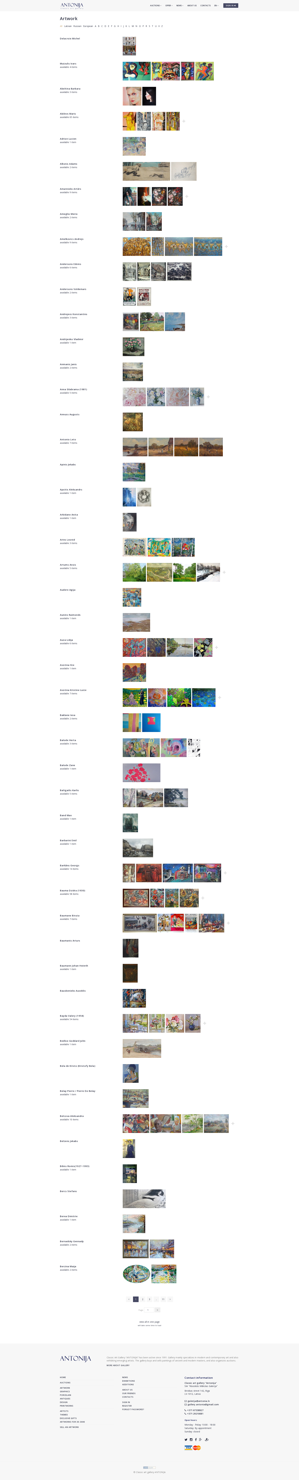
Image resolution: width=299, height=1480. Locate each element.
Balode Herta (68, 740)
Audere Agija (67, 589)
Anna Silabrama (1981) (73, 389)
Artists (64, 1411)
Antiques (65, 1398)
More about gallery (118, 1365)
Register (127, 1406)
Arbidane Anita (69, 514)
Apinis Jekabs (68, 464)
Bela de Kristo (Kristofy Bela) (77, 1065)
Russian (77, 26)
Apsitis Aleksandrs (71, 489)
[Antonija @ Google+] (200, 1440)
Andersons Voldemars (73, 289)
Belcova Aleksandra (72, 1116)
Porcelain (65, 1395)
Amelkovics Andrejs (71, 238)
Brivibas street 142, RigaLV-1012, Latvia (197, 1392)
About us (192, 5)
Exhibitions (128, 1381)
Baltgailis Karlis (69, 790)
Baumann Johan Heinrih (74, 965)
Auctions (155, 5)
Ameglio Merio (69, 213)
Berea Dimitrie (69, 1216)
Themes (64, 1414)
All (61, 26)
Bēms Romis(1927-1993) (74, 1166)
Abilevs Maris (68, 113)
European (88, 26)
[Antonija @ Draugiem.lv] (206, 1440)
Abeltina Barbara (70, 88)
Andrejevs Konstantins (73, 314)
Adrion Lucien (68, 138)
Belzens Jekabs (69, 1141)
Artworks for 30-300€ (72, 1422)
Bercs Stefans (68, 1191)
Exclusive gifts (68, 1418)
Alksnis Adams (68, 163)
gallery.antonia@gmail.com (203, 1404)
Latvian (68, 26)
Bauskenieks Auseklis (73, 990)
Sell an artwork (69, 1427)
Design (64, 1402)
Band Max (66, 815)
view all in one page (149, 1321)
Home (63, 1377)
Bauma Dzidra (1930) (72, 890)
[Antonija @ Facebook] (196, 1440)
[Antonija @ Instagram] (191, 1440)
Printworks (66, 1406)
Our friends (129, 1393)
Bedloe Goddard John (72, 1040)
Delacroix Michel (70, 38)
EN (215, 5)
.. (156, 1299)
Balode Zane (67, 765)
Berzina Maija (68, 1266)
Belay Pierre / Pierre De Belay (77, 1090)
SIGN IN (230, 5)
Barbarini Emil (68, 840)
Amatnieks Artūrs (70, 188)
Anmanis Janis (68, 364)
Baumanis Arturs (70, 940)
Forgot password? (133, 1409)
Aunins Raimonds (70, 614)
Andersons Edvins (70, 264)
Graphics (65, 1391)
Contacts (205, 5)
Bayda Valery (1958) (72, 1015)
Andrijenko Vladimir (71, 339)
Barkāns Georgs (69, 865)
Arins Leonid (67, 539)
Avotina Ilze (67, 664)
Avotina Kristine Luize (73, 690)
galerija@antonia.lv (199, 1401)
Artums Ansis (68, 564)
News (179, 5)
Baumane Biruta (69, 915)
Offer (168, 5)
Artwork (69, 18)
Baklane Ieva (67, 715)
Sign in (126, 1402)
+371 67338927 (195, 1410)
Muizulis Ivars (68, 63)
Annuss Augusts (69, 414)
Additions (128, 1384)
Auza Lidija (66, 639)
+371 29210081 (195, 1413)
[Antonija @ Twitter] (186, 1440)
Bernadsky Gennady (72, 1241)
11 (163, 1299)
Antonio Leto (68, 439)
